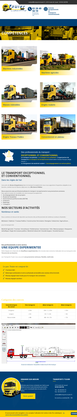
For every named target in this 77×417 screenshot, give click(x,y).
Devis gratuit (28, 396)
